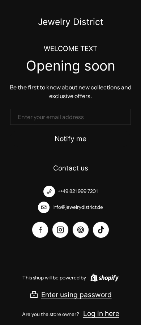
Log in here (101, 313)
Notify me (70, 138)
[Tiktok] (101, 230)
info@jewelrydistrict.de (77, 207)
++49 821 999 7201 (78, 191)
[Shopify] (103, 278)
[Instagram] (60, 230)
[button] (71, 294)
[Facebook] (40, 230)
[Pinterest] (81, 230)
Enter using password (76, 294)
